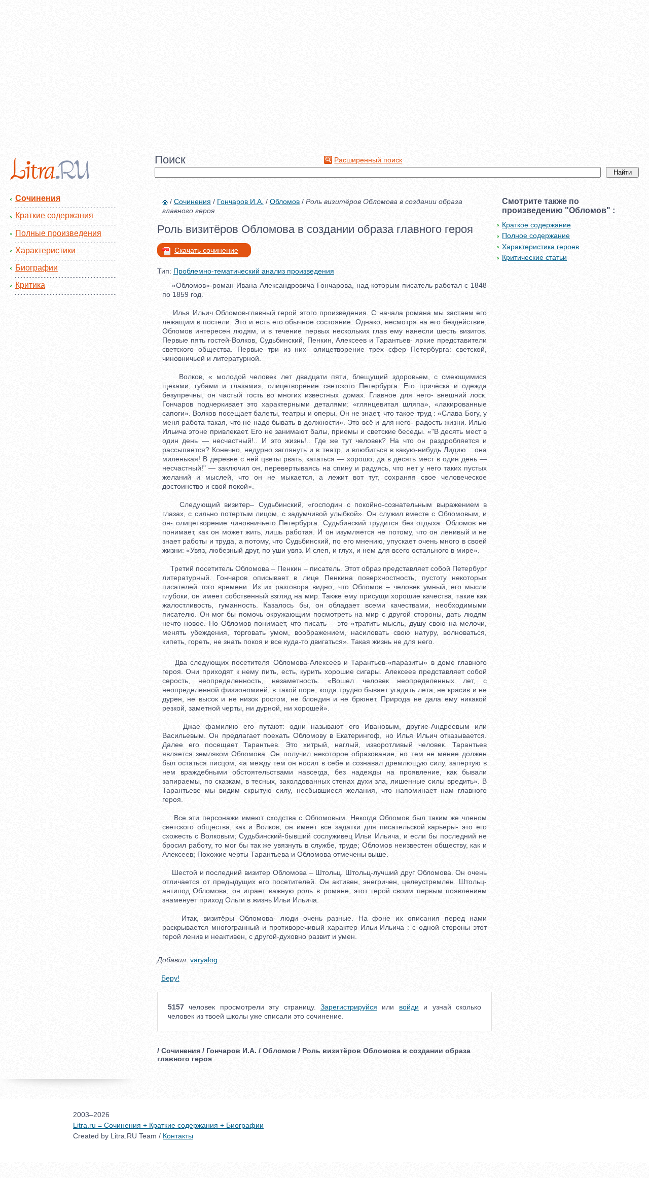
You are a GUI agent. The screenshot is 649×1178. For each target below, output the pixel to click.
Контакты (178, 1136)
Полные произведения (58, 233)
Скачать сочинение (206, 250)
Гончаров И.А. (240, 201)
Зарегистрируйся (348, 1007)
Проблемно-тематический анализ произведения (253, 271)
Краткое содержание (536, 225)
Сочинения (37, 198)
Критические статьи (534, 257)
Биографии (36, 267)
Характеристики (45, 250)
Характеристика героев (540, 247)
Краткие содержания (54, 215)
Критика (30, 285)
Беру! (170, 978)
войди (409, 1007)
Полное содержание (536, 235)
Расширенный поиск (368, 160)
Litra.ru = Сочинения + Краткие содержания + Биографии (168, 1125)
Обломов (285, 201)
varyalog (204, 960)
